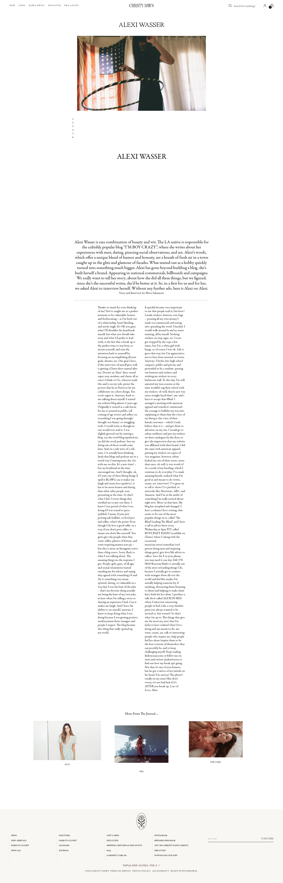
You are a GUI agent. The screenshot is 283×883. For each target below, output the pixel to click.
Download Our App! (165, 855)
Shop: (14, 835)
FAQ (109, 850)
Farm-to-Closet (20, 845)
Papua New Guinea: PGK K (140, 865)
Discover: (64, 835)
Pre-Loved (160, 850)
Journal (64, 850)
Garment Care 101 (117, 855)
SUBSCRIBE (267, 838)
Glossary (64, 845)
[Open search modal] (230, 5)
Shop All (16, 850)
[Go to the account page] (265, 5)
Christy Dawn (100, 871)
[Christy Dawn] (141, 5)
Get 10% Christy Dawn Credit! (171, 845)
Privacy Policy (141, 871)
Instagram (160, 835)
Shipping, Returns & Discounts (124, 845)
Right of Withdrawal (184, 871)
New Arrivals (18, 840)
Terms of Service (120, 871)
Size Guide (112, 840)
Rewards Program (164, 840)
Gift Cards (113, 835)
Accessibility (160, 871)
